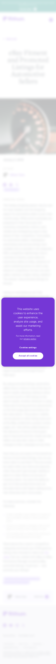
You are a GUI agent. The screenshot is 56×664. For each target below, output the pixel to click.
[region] (28, 332)
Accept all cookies (28, 356)
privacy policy (29, 339)
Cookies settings (28, 347)
